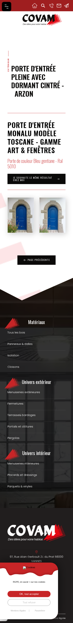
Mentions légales (58, 618)
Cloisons (13, 367)
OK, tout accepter (29, 594)
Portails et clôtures (20, 426)
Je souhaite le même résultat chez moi (32, 179)
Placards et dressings (22, 475)
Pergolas (13, 438)
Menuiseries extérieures (23, 392)
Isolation (13, 355)
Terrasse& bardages (21, 415)
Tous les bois (16, 332)
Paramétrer (40, 611)
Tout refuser (29, 602)
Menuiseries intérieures (23, 463)
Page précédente (39, 260)
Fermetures (15, 404)
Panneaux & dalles (20, 344)
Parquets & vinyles (19, 486)
